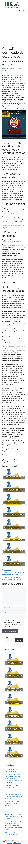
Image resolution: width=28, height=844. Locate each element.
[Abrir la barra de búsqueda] (19, 11)
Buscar (7, 637)
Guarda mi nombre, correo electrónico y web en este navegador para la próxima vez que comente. (13, 623)
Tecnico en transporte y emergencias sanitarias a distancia (12, 810)
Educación (7, 570)
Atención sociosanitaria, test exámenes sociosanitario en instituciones (13, 796)
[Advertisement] (14, 32)
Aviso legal (10, 843)
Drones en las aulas (19, 841)
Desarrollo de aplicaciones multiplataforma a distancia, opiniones (13, 816)
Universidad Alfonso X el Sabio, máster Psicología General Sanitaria (12, 776)
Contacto (18, 843)
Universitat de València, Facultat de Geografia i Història (12, 803)
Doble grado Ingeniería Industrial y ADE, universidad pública (14, 827)
